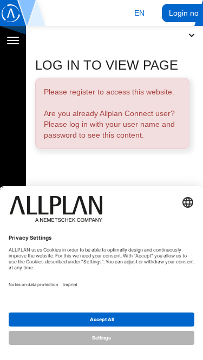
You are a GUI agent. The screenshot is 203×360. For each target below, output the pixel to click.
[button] (139, 13)
